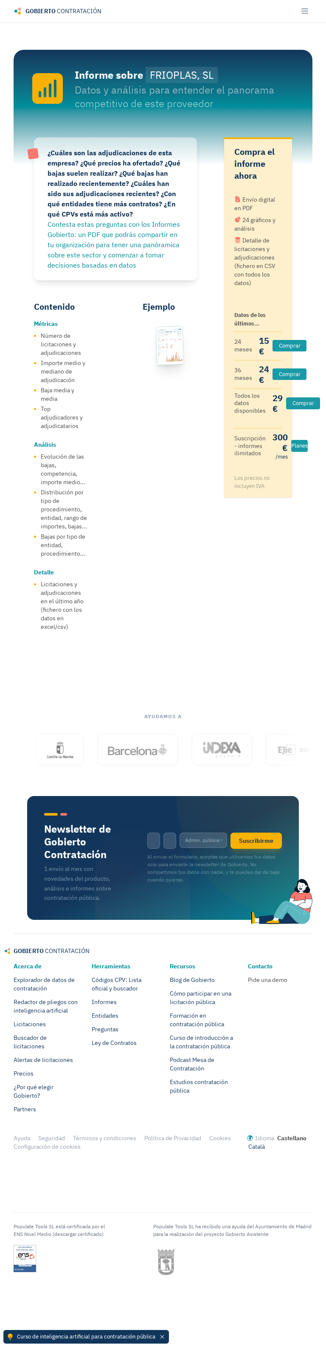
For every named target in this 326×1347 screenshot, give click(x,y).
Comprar (290, 345)
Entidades (105, 1015)
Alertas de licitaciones (43, 1060)
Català (256, 1146)
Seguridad (51, 1138)
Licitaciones (30, 1024)
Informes (104, 1002)
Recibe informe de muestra (173, 484)
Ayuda (22, 1138)
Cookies (220, 1138)
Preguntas (105, 1029)
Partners (25, 1109)
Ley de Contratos (114, 1043)
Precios (24, 1073)
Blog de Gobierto (192, 980)
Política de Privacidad (172, 1138)
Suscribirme (256, 841)
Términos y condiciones (104, 1138)
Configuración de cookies (47, 1146)
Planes (299, 445)
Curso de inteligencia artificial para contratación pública (86, 1336)
